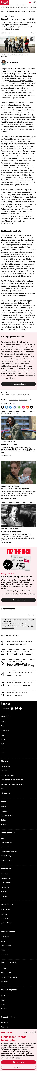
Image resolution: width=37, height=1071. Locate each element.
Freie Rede (4, 891)
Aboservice (5, 1027)
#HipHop (13, 394)
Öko (2, 726)
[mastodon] (12, 709)
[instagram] (20, 709)
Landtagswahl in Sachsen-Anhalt (12, 784)
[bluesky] (16, 709)
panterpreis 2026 (7, 860)
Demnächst (5, 936)
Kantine (3, 1000)
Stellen (3, 820)
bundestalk (5, 874)
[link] (5, 7)
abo (2, 838)
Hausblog (4, 811)
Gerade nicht (27, 1032)
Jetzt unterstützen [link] (18, 384)
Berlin (3, 744)
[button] (34, 2)
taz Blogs (4, 968)
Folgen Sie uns (5, 708)
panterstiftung (6, 856)
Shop (3, 1004)
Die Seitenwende (6, 815)
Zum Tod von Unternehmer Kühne (12, 780)
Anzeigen (4, 1009)
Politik (3, 722)
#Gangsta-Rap (5, 394)
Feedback (4, 1022)
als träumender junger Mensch (21, 81)
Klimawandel (5, 766)
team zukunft (5, 909)
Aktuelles (4, 807)
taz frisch (4, 914)
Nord (2, 748)
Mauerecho (5, 887)
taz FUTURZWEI (6, 973)
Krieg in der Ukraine (7, 775)
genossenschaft (6, 842)
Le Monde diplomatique (9, 977)
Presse (3, 824)
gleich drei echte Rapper (23, 301)
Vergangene (5, 950)
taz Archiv (4, 982)
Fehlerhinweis (23, 400)
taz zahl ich (4, 847)
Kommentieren (13, 400)
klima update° (5, 883)
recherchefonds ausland (9, 851)
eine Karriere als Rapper (15, 178)
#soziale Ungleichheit (24, 394)
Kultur (3, 735)
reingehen (4, 896)
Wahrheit (4, 753)
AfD (2, 789)
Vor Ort (3, 941)
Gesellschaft (5, 730)
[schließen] (34, 1032)
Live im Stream (6, 945)
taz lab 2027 (5, 954)
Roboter (4, 771)
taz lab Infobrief (6, 923)
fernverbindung (6, 878)
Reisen (3, 995)
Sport (3, 739)
